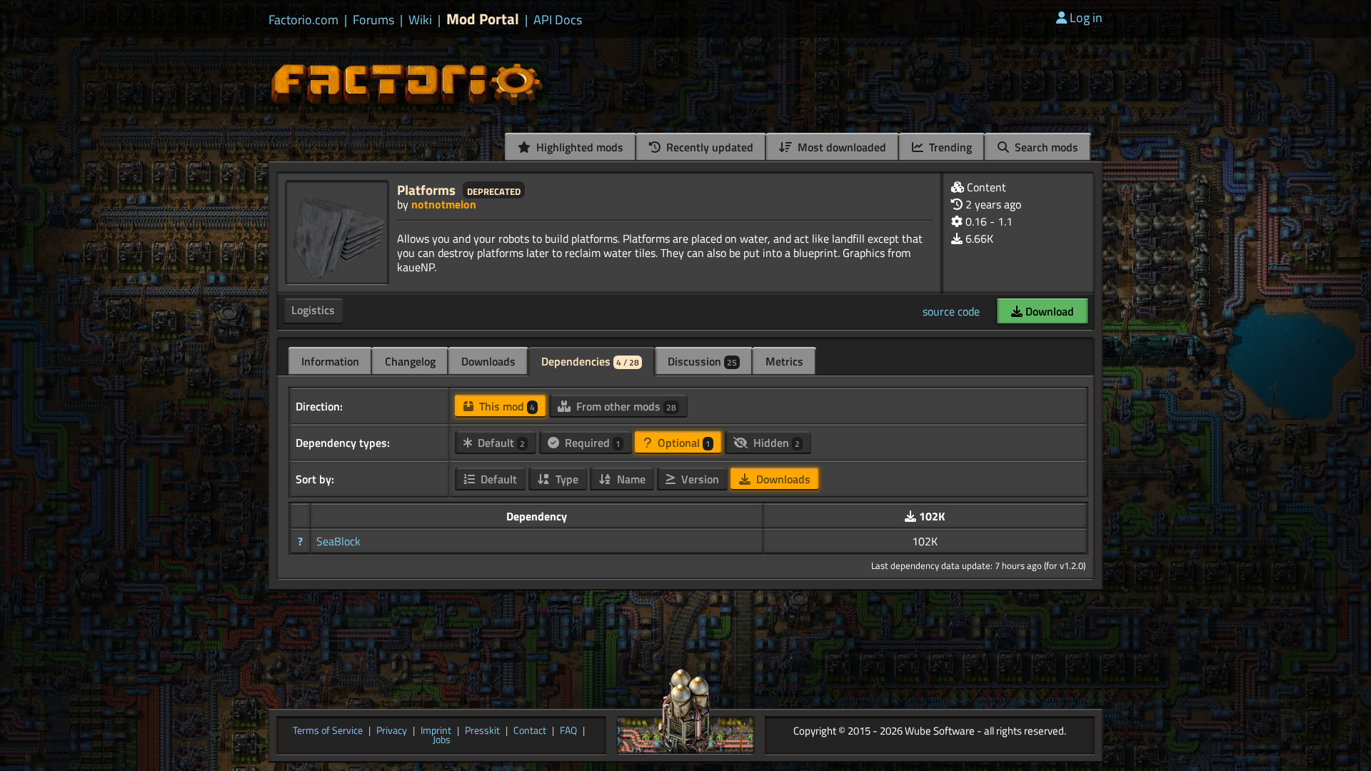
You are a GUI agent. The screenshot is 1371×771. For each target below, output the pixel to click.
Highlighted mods (578, 147)
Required (591, 442)
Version (698, 479)
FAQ (568, 731)
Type (565, 479)
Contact (529, 731)
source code (951, 311)
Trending (949, 147)
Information (330, 361)
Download (1048, 311)
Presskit (482, 731)
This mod (505, 406)
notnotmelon (443, 204)
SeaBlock (338, 541)
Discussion (702, 361)
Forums (373, 20)
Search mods (1045, 147)
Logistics (313, 309)
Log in (1086, 17)
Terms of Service (328, 731)
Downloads (488, 361)
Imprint (436, 731)
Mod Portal (482, 18)
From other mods (624, 406)
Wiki (420, 20)
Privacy (391, 731)
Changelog (410, 361)
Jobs (442, 740)
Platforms (426, 189)
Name (630, 479)
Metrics (784, 361)
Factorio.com (303, 20)
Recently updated (708, 147)
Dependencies (590, 361)
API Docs (557, 20)
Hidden (775, 442)
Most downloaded (840, 147)
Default (500, 442)
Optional (682, 442)
